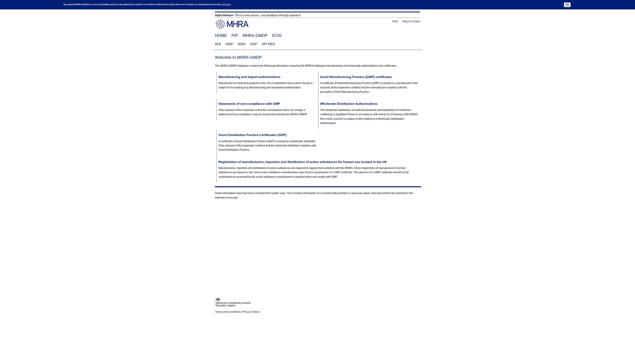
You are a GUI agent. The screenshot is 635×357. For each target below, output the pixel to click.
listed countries (335, 118)
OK (567, 4)
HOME (221, 35)
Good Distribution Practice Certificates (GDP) (252, 135)
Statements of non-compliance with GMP (249, 103)
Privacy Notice (251, 311)
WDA (241, 44)
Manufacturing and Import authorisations (249, 77)
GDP (253, 44)
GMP (229, 44)
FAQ (395, 21)
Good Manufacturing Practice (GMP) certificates (356, 77)
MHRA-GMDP (255, 35)
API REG (268, 44)
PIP (235, 35)
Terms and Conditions (228, 311)
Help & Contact (411, 21)
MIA (218, 44)
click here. (226, 4)
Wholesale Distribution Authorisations (349, 103)
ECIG (277, 35)
